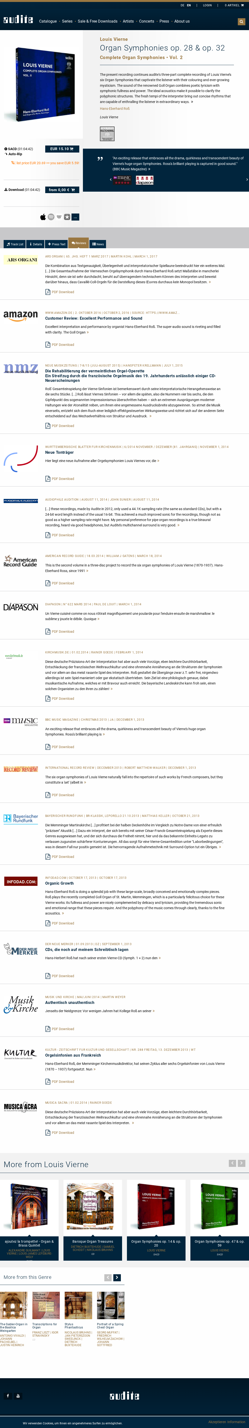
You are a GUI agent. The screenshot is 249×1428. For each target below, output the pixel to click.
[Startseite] (18, 19)
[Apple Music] (43, 217)
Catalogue (48, 21)
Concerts (146, 21)
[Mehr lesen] (210, 282)
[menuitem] (47, 21)
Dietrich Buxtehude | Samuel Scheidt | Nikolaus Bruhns (93, 1248)
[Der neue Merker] (21, 948)
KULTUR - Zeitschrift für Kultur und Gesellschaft (87, 1050)
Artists (128, 21)
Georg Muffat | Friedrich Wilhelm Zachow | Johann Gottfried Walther (110, 1340)
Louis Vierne (156, 1250)
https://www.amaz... (163, 313)
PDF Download (63, 292)
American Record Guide (65, 556)
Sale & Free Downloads (97, 21)
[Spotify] (51, 217)
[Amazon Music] (59, 217)
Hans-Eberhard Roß (115, 109)
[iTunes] (67, 217)
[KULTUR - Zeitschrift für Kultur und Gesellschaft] (21, 1054)
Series (67, 21)
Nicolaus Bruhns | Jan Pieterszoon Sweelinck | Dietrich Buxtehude (78, 1339)
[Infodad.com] (21, 881)
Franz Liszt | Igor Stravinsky (45, 1334)
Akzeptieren (217, 1422)
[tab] (15, 244)
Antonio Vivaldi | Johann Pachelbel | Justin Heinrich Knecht (13, 1342)
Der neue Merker (59, 944)
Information (236, 1422)
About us (182, 21)
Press (164, 21)
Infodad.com (56, 878)
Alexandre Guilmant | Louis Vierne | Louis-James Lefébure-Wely (29, 1253)
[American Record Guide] (21, 561)
